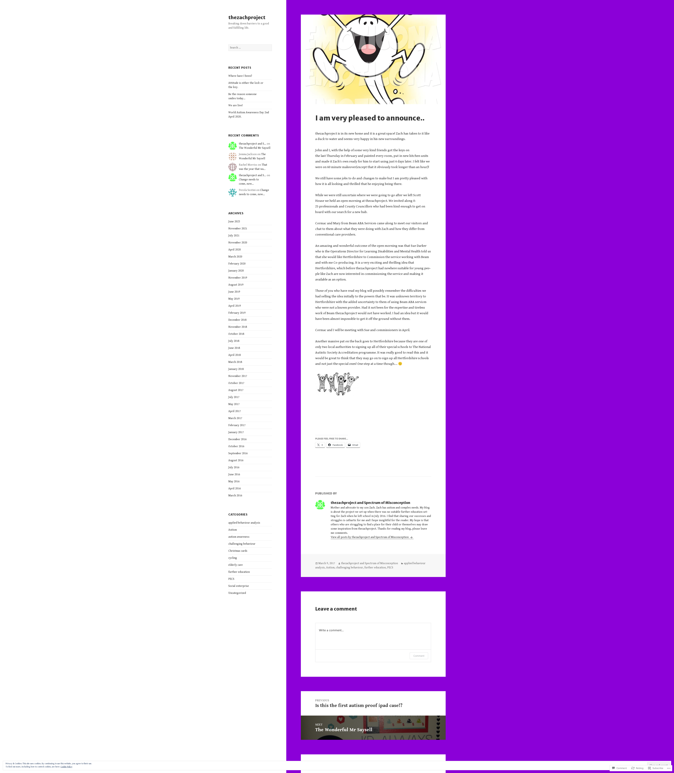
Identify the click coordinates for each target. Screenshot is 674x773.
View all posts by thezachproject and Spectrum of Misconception (370, 537)
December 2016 (237, 439)
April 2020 (234, 249)
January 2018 (236, 369)
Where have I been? (240, 76)
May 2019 (234, 299)
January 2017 (236, 432)
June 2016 (234, 474)
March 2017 (235, 418)
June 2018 (234, 348)
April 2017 (234, 411)
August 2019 (235, 284)
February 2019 (237, 313)
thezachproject (246, 17)
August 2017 (235, 390)
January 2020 (236, 270)
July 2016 (233, 467)
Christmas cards (237, 551)
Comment (418, 655)
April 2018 (234, 355)
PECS (231, 579)
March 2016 (235, 495)
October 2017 (236, 383)
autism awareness (238, 537)
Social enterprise (238, 586)
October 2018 (236, 334)
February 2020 (237, 263)
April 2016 (234, 488)
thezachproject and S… (252, 143)
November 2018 (237, 327)
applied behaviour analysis (244, 522)
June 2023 (234, 221)
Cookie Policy (66, 767)
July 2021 (233, 235)
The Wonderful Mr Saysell (254, 148)
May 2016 (234, 481)
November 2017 (237, 376)
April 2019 (234, 306)
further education (239, 572)
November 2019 (237, 277)
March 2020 (235, 256)
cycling (232, 558)
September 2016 (238, 453)
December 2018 (237, 320)
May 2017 (234, 404)
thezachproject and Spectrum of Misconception (369, 563)
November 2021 (237, 228)
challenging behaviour (241, 544)
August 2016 (235, 460)
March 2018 (235, 362)
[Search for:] (250, 47)
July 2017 (233, 397)
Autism (232, 529)
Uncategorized (237, 593)
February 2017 (237, 425)
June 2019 (234, 291)
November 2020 (237, 242)
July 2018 (233, 341)
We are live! (235, 105)
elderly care (235, 565)
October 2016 (236, 446)
